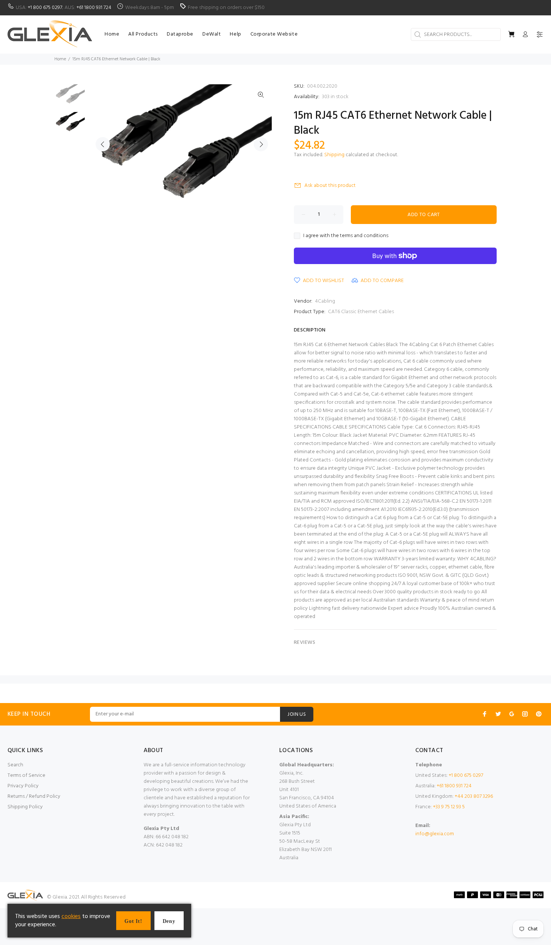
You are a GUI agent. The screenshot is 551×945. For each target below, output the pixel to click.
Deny (169, 921)
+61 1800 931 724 (93, 7)
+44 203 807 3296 (474, 796)
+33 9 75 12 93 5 (449, 807)
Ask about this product (330, 185)
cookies (71, 916)
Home (60, 59)
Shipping (334, 155)
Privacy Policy (23, 786)
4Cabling (325, 301)
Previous (103, 144)
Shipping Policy (25, 807)
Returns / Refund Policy (33, 796)
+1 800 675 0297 (45, 7)
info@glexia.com (434, 834)
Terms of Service (26, 775)
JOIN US (296, 714)
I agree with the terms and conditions (345, 236)
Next (261, 144)
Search (15, 765)
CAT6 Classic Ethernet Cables (361, 312)
